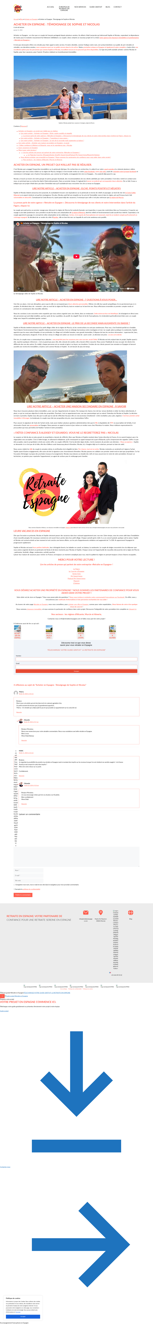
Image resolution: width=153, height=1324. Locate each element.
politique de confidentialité (31, 889)
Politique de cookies (88, 989)
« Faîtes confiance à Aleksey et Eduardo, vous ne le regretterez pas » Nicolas (45, 145)
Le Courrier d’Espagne (76, 571)
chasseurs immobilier (34, 609)
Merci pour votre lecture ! (27, 150)
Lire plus (18, 1312)
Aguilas (55, 217)
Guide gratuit (96, 7)
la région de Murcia (116, 197)
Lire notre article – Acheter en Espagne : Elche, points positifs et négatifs (46, 133)
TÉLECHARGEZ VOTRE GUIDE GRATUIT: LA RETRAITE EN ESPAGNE (47, 993)
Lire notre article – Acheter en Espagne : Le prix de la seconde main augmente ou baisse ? (52, 140)
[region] (23, 1307)
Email (17, 663)
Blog (108, 7)
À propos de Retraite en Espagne (64, 8)
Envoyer (76, 671)
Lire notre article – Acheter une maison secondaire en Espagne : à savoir (43, 143)
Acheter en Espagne (31, 19)
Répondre (19, 712)
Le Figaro (76, 569)
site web (103, 171)
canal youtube (109, 169)
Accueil (50, 7)
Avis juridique (63, 989)
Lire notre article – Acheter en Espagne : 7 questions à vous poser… (44, 138)
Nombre (18, 656)
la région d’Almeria (78, 212)
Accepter (23, 1316)
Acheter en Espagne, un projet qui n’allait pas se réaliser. (38, 131)
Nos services (80, 7)
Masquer (24, 126)
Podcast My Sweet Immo (76, 578)
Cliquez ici (68, 527)
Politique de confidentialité (75, 989)
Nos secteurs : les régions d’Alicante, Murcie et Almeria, (42, 160)
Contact (118, 7)
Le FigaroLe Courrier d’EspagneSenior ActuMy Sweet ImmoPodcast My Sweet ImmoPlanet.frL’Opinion (64, 155)
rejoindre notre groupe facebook (124, 171)
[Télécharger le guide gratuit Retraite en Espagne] (16, 996)
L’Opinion (76, 583)
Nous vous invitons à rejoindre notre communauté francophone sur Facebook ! (97, 597)
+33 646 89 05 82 (116, 975)
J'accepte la (27, 889)
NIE (31, 449)
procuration (34, 425)
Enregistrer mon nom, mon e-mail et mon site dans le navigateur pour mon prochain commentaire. (47, 884)
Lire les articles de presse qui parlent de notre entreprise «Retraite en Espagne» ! (51, 152)
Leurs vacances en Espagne (28, 148)
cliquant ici (132, 609)
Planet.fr (77, 581)
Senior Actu (76, 574)
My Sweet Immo (76, 576)
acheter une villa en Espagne (78, 604)
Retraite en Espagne (41, 604)
